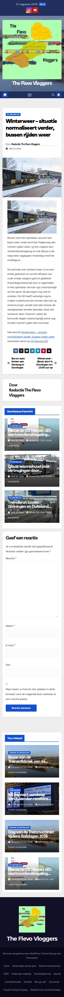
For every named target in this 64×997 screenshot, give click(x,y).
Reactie (11, 558)
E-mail (10, 645)
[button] (53, 94)
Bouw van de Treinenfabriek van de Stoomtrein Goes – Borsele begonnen (30, 763)
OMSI (6, 973)
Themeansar (32, 957)
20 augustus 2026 (22, 842)
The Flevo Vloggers (32, 83)
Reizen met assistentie (49, 966)
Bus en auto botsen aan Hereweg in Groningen (18, 363)
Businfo (57, 973)
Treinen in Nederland (19, 753)
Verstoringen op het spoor (24, 966)
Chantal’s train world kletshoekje (45, 989)
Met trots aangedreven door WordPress (22, 953)
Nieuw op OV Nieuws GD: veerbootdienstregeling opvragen (29, 434)
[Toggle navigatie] (29, 95)
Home (7, 966)
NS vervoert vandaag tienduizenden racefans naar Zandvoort (28, 798)
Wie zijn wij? (40, 982)
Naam (10, 625)
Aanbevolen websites (21, 973)
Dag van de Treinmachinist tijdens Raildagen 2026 (31, 833)
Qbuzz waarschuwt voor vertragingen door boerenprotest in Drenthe (29, 470)
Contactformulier (13, 982)
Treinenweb (14, 790)
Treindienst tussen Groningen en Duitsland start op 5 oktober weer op (30, 506)
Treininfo (28, 982)
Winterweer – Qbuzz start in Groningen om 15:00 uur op (44, 363)
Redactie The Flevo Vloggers (25, 144)
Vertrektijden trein (42, 973)
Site (8, 664)
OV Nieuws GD (13, 114)
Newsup (53, 953)
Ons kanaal (54, 982)
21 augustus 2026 (22, 767)
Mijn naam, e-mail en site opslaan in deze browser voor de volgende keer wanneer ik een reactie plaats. (31, 694)
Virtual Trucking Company (15, 989)
